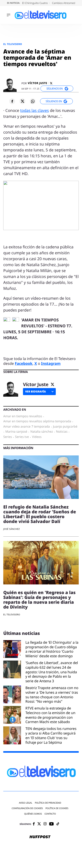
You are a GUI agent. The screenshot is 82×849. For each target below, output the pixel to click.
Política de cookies (56, 808)
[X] (51, 83)
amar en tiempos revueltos (22, 416)
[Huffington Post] (40, 837)
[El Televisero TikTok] (57, 824)
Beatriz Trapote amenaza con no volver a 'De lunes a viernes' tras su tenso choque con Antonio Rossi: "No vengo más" (51, 695)
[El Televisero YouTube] (51, 824)
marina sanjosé (16, 432)
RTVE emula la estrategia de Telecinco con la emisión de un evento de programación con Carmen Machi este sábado (50, 715)
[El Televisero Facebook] (34, 824)
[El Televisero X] (39, 824)
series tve (22, 437)
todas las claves (34, 110)
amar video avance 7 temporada (26, 427)
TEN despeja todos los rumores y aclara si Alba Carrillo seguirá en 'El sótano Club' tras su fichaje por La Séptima (50, 735)
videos (37, 437)
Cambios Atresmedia (65, 3)
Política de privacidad (48, 802)
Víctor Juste (37, 83)
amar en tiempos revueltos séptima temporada (37, 421)
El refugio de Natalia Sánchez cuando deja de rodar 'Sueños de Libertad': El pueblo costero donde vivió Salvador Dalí (39, 514)
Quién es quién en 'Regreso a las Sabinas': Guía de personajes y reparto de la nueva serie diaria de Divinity (39, 599)
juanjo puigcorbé (65, 427)
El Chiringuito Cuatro (35, 3)
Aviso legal (25, 802)
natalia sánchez (41, 432)
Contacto (50, 813)
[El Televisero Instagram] (45, 824)
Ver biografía (35, 391)
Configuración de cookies (27, 808)
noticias (62, 432)
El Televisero (12, 44)
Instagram (51, 363)
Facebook (24, 363)
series (7, 437)
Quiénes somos (33, 813)
